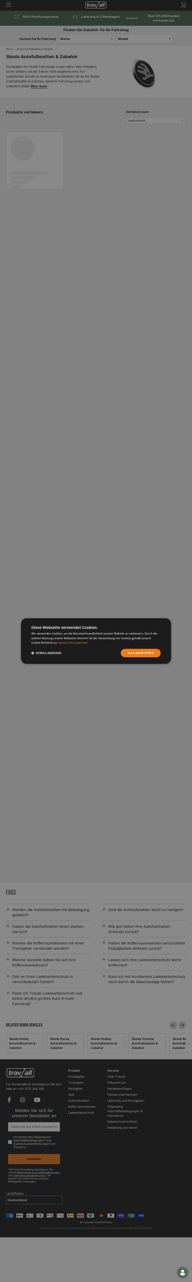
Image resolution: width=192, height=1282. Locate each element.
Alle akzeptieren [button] (141, 653)
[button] (46, 653)
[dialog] (96, 641)
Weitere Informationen (72, 643)
